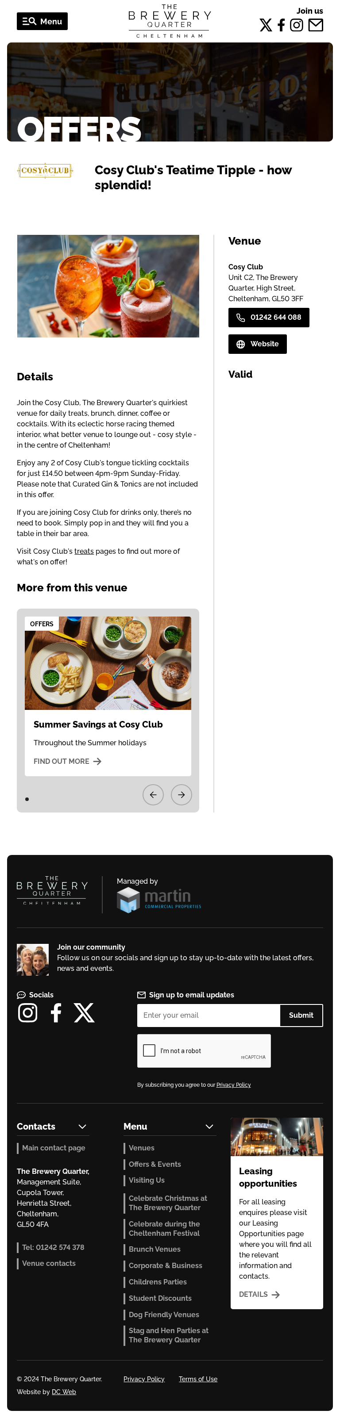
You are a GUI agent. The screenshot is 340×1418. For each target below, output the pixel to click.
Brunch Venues (155, 1249)
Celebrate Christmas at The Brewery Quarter (168, 1203)
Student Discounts (160, 1298)
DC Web (64, 1391)
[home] (170, 21)
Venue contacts (49, 1263)
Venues (142, 1148)
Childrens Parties (158, 1282)
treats (84, 551)
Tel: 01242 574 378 (53, 1247)
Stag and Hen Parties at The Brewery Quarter (169, 1335)
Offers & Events (155, 1164)
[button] (42, 21)
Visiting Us (147, 1180)
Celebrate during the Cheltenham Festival (164, 1229)
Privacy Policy (233, 1085)
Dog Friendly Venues (164, 1315)
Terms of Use (198, 1379)
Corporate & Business (165, 1265)
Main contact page (53, 1148)
